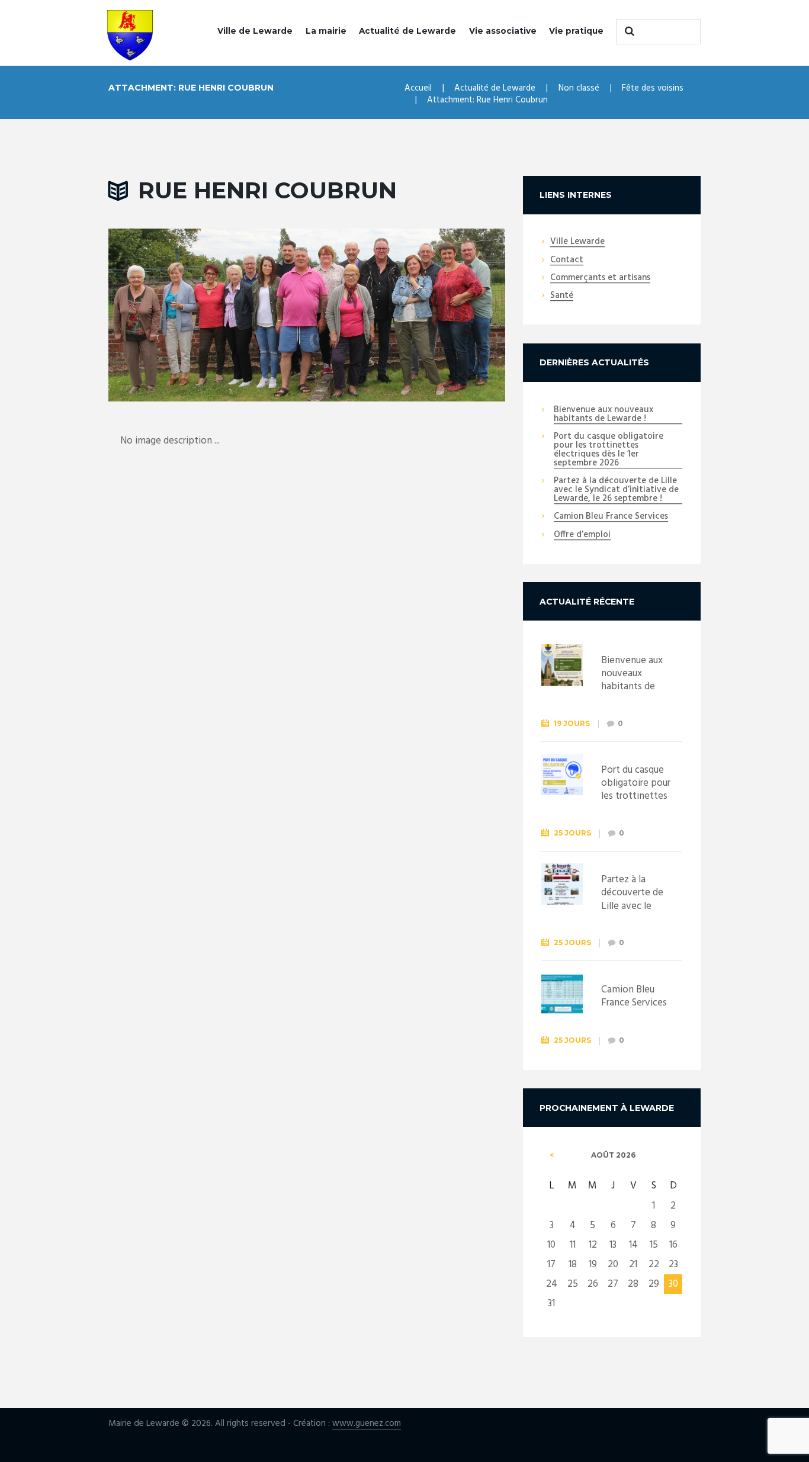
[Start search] (628, 31)
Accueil (418, 88)
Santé (561, 296)
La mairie (326, 31)
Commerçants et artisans (600, 278)
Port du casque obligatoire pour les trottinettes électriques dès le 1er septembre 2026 (608, 450)
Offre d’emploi (582, 535)
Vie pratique (576, 31)
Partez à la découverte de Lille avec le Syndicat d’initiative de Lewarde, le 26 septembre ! (616, 490)
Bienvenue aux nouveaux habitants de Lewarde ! (603, 415)
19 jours (572, 723)
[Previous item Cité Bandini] (207, 315)
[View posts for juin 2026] (552, 1155)
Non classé (578, 88)
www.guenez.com (366, 1424)
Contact (566, 260)
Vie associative (503, 31)
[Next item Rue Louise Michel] (406, 315)
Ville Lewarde (577, 242)
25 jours (572, 832)
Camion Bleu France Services (611, 517)
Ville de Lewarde (255, 31)
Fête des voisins (652, 88)
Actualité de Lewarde (407, 31)
